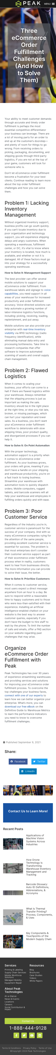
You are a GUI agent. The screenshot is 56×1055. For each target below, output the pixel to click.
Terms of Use (45, 1048)
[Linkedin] (39, 1035)
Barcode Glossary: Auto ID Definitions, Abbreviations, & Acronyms (37, 889)
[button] (47, 4)
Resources (37, 965)
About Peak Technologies (14, 990)
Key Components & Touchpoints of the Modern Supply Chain (38, 935)
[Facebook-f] (16, 1035)
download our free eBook (20, 706)
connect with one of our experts (24, 695)
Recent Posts (13, 829)
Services (10, 965)
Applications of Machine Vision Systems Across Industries (35, 840)
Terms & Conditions (11, 1048)
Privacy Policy (29, 1048)
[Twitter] (24, 1035)
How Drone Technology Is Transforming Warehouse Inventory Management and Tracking (38, 867)
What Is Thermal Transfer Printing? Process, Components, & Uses (39, 913)
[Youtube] (32, 1035)
